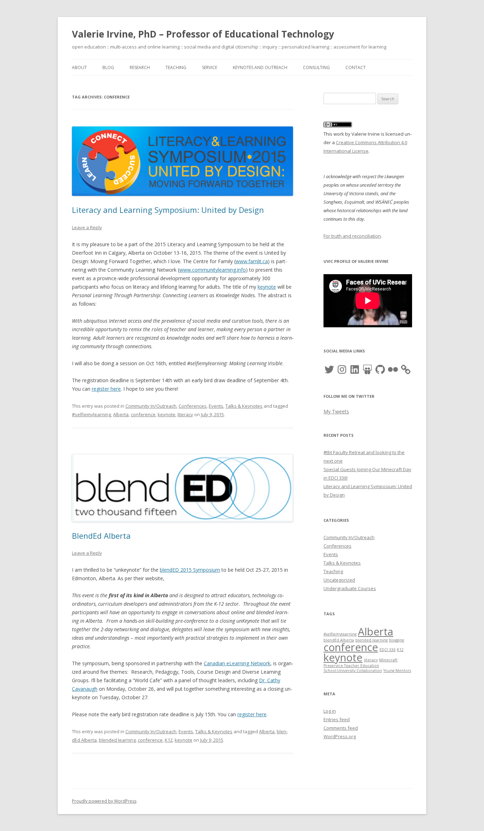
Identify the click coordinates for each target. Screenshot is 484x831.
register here (106, 388)
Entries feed (336, 719)
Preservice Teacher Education (351, 665)
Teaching (175, 67)
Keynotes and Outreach (260, 67)
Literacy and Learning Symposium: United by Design (168, 209)
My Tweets (336, 411)
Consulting (316, 67)
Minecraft (388, 659)
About (79, 67)
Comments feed (340, 728)
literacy (185, 414)
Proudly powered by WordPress (104, 801)
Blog (108, 67)
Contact (355, 67)
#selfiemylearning (91, 414)
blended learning (117, 740)
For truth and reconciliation (352, 236)
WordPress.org (339, 736)
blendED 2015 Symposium (190, 569)
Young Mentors (397, 670)
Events (216, 406)
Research (140, 67)
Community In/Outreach (150, 406)
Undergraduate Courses (349, 588)
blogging (396, 640)
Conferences (193, 406)
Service (209, 67)
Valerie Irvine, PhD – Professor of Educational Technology (203, 34)
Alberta (121, 414)
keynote (267, 286)
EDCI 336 (387, 649)
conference (143, 414)
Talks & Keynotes (244, 406)
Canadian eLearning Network (237, 663)
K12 (169, 740)
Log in (329, 711)
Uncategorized (339, 580)
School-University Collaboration (352, 670)
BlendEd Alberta (101, 535)
